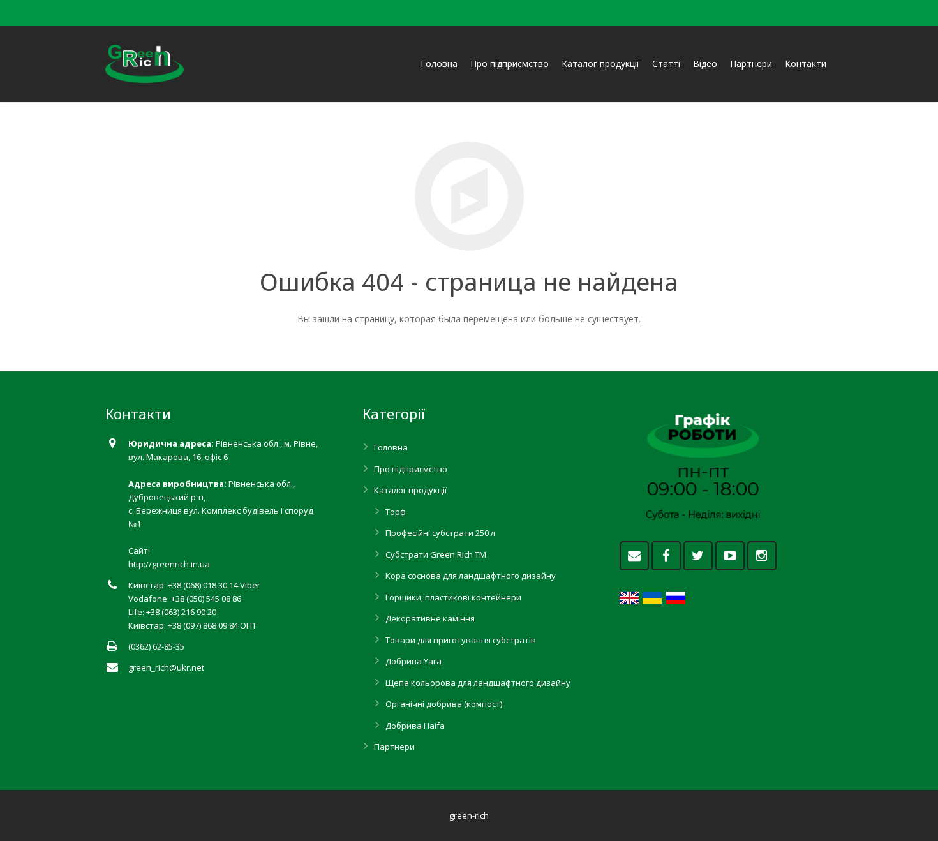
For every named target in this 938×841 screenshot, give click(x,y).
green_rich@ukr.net (166, 667)
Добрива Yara (413, 661)
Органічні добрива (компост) (443, 704)
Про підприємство (410, 469)
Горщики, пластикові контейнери (453, 597)
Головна (391, 447)
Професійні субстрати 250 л (440, 533)
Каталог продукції (410, 490)
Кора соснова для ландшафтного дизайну (470, 575)
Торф (395, 511)
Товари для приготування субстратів (460, 640)
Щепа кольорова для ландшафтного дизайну (477, 682)
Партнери (394, 746)
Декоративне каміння (430, 618)
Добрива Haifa (415, 725)
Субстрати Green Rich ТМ (435, 554)
